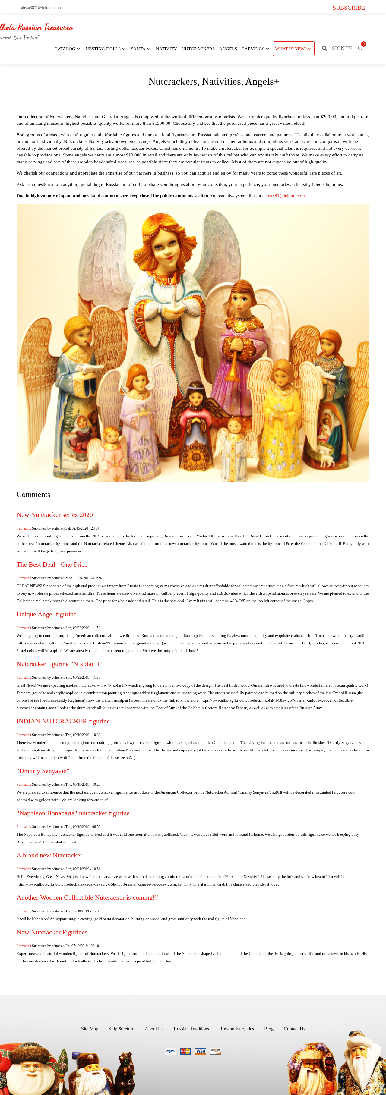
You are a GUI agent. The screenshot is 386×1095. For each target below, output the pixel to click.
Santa (138, 48)
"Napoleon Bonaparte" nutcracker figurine (73, 813)
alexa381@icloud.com (283, 195)
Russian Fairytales (236, 1028)
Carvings (253, 48)
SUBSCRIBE (349, 7)
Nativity (166, 48)
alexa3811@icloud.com (41, 7)
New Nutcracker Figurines (52, 932)
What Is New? (291, 48)
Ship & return (121, 1028)
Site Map (89, 1028)
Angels (228, 48)
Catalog (65, 48)
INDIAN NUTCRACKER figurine (63, 721)
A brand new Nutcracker (49, 855)
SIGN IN (342, 48)
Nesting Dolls (103, 48)
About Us (154, 1028)
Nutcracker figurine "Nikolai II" (59, 664)
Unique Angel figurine (47, 614)
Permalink (24, 528)
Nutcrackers (198, 48)
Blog (269, 1028)
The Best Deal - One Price (52, 564)
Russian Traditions (191, 1028)
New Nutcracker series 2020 (55, 514)
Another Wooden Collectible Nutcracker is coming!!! (88, 897)
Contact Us (294, 1028)
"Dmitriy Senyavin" (43, 771)
